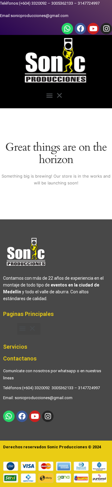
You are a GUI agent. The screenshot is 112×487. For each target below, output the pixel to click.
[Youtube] (93, 28)
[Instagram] (106, 28)
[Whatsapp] (67, 28)
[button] (56, 96)
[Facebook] (80, 28)
